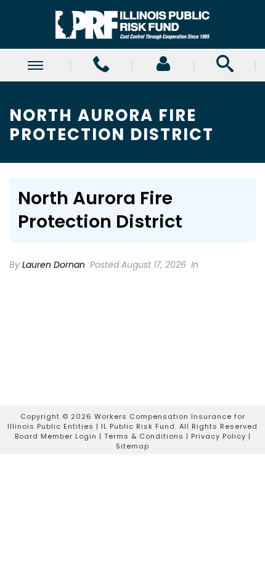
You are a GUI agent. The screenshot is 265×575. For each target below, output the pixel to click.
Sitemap (132, 446)
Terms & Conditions (144, 436)
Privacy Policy (218, 436)
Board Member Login (56, 436)
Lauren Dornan (53, 265)
